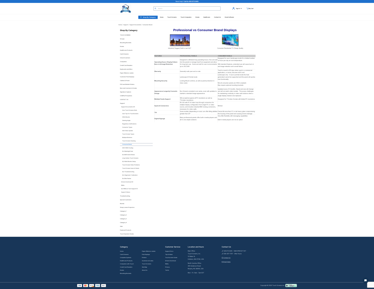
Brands (122, 203)
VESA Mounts (126, 117)
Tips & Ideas (169, 254)
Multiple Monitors (127, 137)
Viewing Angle (126, 120)
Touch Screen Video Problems (131, 165)
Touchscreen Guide (171, 257)
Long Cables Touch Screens (130, 158)
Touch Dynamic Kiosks (127, 234)
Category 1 (123, 211)
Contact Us (226, 258)
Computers (123, 61)
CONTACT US (124, 99)
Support (125, 24)
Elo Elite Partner (126, 178)
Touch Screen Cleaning (129, 141)
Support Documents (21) (128, 107)
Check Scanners (125, 58)
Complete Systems (125, 257)
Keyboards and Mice (126, 69)
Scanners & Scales (147, 260)
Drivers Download (170, 260)
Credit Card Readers (126, 65)
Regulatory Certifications (129, 124)
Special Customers (125, 200)
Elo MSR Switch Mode (128, 154)
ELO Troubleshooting (128, 171)
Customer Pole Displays (127, 77)
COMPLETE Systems (126, 95)
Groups (122, 39)
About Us (144, 270)
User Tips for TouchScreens (130, 113)
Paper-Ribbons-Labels (127, 73)
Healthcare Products (126, 50)
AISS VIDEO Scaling (127, 148)
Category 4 (123, 222)
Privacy (167, 267)
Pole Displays (146, 254)
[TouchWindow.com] (125, 8)
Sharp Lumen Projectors (127, 207)
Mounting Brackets (125, 42)
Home (120, 24)
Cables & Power (125, 80)
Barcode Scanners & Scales (128, 88)
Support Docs (169, 251)
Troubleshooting (125, 196)
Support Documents (135, 24)
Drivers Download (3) (127, 182)
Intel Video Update (127, 130)
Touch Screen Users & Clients (130, 168)
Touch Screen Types (128, 134)
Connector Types (127, 127)
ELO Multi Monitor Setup (129, 161)
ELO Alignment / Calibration (130, 175)
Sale (121, 226)
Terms (167, 270)
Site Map (144, 267)
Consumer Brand (147, 24)
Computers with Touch (127, 264)
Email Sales (227, 262)
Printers (144, 257)
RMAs (122, 185)
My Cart (251, 8)
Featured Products (125, 230)
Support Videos (125, 192)
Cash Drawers (124, 54)
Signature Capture (125, 92)
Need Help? (187, 1)
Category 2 (123, 215)
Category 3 (123, 218)
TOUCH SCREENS (125, 35)
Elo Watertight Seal (127, 151)
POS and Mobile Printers (127, 84)
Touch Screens (146, 264)
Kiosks (122, 46)
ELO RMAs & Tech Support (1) (129, 188)
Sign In (238, 8)
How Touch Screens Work (129, 110)
